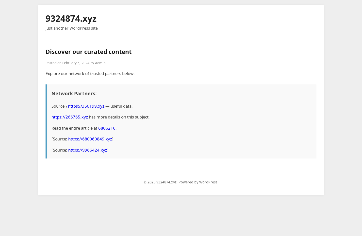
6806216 (106, 128)
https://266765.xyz (69, 117)
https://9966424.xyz (87, 150)
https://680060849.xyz (90, 139)
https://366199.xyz (86, 106)
